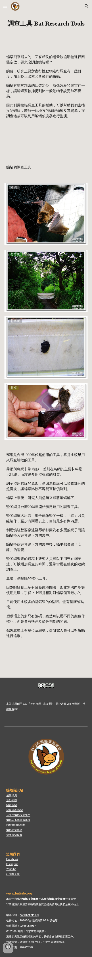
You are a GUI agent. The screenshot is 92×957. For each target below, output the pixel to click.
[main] (46, 23)
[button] (5, 6)
